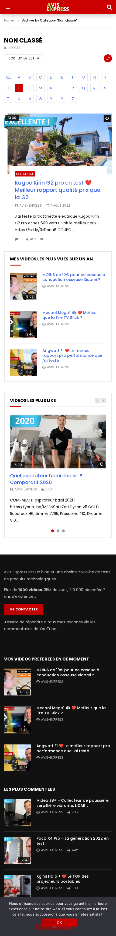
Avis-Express (30, 205)
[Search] (109, 7)
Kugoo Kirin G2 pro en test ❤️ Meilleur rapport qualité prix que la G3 (57, 190)
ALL (8, 77)
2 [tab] (58, 530)
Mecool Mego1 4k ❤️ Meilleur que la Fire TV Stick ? (70, 315)
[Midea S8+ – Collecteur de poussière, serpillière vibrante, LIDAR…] (17, 812)
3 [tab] (63, 530)
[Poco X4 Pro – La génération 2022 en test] (17, 850)
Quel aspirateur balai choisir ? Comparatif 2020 (46, 478)
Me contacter (23, 609)
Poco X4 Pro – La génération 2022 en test (72, 841)
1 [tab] (52, 530)
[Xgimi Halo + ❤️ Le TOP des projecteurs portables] (17, 888)
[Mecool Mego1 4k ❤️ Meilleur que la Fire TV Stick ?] (23, 324)
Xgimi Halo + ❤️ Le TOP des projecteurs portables (62, 879)
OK (59, 922)
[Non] (53, 927)
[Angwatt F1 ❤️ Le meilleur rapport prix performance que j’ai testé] (23, 362)
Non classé (25, 174)
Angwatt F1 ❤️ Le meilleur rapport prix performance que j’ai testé (72, 355)
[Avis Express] (58, 7)
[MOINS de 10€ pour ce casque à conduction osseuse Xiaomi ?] (23, 286)
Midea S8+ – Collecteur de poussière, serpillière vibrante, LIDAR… (72, 803)
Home (9, 20)
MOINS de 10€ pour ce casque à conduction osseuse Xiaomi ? (73, 277)
